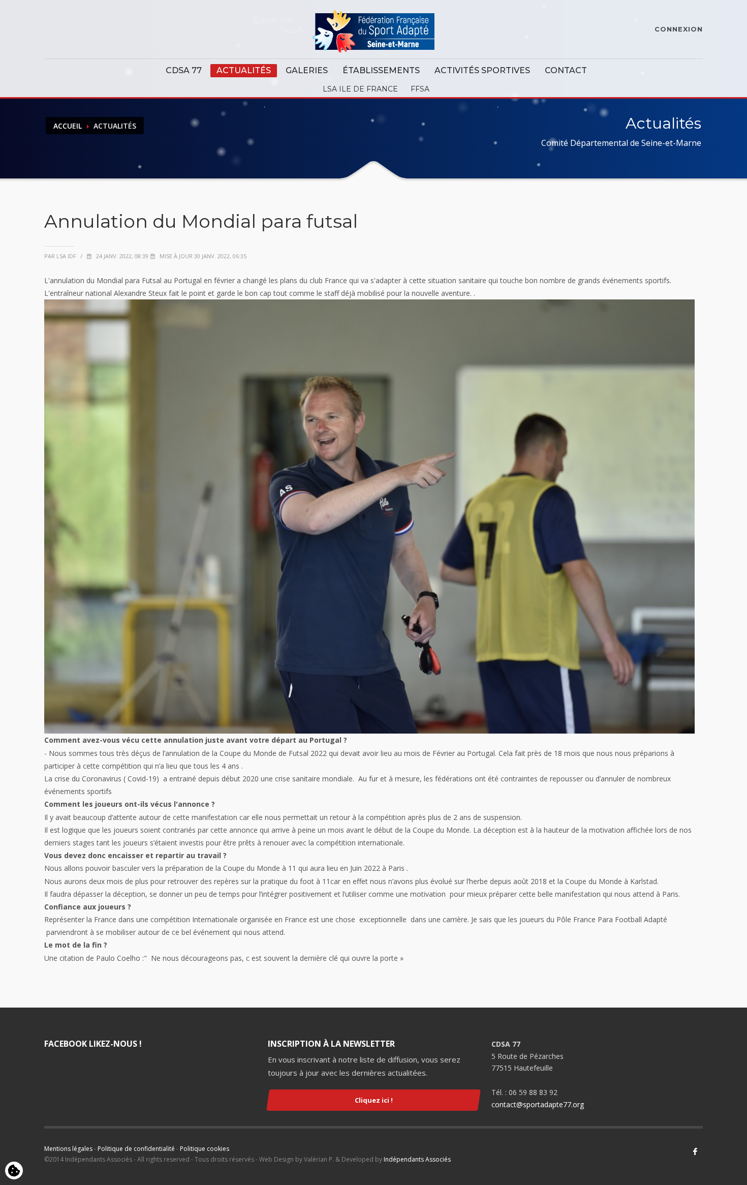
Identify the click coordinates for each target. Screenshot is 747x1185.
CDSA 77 (184, 70)
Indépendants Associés (417, 1159)
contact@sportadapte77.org (537, 1104)
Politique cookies (204, 1148)
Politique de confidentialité (136, 1148)
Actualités (243, 70)
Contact (566, 70)
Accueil (67, 126)
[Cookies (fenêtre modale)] (14, 1171)
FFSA (420, 89)
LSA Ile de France (360, 89)
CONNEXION (679, 29)
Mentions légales (68, 1148)
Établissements (381, 70)
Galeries (307, 70)
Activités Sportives (482, 70)
